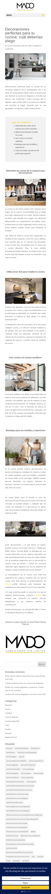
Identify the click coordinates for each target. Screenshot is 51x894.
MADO (7, 584)
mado (8, 861)
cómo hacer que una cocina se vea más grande (22, 819)
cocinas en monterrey (28, 765)
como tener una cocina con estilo (17, 794)
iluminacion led (11, 848)
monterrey (16, 861)
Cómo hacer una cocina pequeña (17, 831)
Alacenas (8, 705)
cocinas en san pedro (13, 769)
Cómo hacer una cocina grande (16, 827)
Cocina (7, 709)
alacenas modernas (21, 748)
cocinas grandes (28, 769)
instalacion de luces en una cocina (17, 856)
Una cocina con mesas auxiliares (24, 139)
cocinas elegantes (12, 765)
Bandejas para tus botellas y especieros (26, 145)
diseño (33, 831)
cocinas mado (38, 773)
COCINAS (36, 46)
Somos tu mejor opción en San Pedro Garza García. (27, 152)
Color (7, 725)
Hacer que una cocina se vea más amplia (20, 844)
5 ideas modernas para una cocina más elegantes (24, 683)
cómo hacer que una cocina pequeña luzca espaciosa (24, 815)
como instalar (31, 782)
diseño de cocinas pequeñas (15, 840)
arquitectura (35, 748)
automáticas (10, 752)
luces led (40, 856)
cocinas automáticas (36, 761)
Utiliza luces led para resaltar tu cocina (26, 133)
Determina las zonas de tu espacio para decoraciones (26, 127)
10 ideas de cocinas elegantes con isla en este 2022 (25, 694)
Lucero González (14, 46)
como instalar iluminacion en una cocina (20, 786)
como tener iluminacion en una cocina (19, 790)
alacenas (9, 748)
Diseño (7, 729)
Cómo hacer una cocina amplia (16, 823)
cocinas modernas (12, 777)
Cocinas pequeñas (12, 721)
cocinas (21, 757)
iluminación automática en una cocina (19, 852)
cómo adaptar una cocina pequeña (18, 806)
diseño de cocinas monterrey (30, 836)
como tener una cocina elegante (17, 798)
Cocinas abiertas (11, 717)
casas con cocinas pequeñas (26, 752)
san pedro (25, 861)
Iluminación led (11, 737)
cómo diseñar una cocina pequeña (17, 811)
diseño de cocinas (12, 836)
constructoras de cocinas (14, 802)
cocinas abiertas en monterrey (16, 761)
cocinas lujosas (26, 773)
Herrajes (8, 733)
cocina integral (11, 757)
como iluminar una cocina (15, 782)
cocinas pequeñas (27, 777)
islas (33, 856)
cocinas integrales (12, 773)
